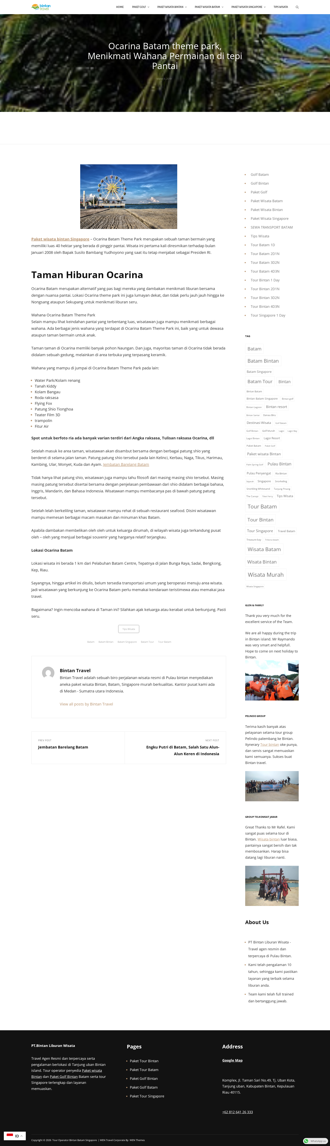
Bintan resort (276, 406)
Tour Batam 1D (263, 245)
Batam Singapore (127, 641)
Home (120, 7)
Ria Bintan (281, 473)
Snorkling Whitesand (258, 488)
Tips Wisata (281, 7)
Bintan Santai (253, 415)
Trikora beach (272, 539)
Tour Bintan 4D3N (265, 306)
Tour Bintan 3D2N (265, 297)
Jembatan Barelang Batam (126, 464)
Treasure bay (254, 539)
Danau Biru (269, 415)
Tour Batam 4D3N (265, 271)
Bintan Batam (254, 391)
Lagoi (281, 431)
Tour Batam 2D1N (265, 253)
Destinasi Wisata (259, 422)
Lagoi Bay (292, 431)
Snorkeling (281, 481)
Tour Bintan (260, 519)
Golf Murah (268, 430)
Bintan (284, 381)
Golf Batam (260, 174)
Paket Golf (139, 7)
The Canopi (252, 496)
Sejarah (250, 481)
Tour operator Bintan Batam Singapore (74, 1140)
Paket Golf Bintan (64, 1076)
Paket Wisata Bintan (170, 7)
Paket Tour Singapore (147, 1096)
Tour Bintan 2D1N (265, 289)
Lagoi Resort (272, 438)
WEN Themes (137, 1140)
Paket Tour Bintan (144, 1061)
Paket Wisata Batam (207, 7)
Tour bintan (269, 744)
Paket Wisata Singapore (246, 7)
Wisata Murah (266, 574)
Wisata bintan (269, 839)
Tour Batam (164, 641)
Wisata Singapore (255, 586)
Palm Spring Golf (254, 464)
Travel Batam (286, 531)
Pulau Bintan (279, 464)
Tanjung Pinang (282, 488)
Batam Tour (147, 641)
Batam (90, 641)
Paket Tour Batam (144, 1069)
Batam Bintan (106, 641)
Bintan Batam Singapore (262, 398)
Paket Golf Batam (144, 1087)
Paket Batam (254, 445)
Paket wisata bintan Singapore (60, 239)
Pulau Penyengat (259, 473)
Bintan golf (287, 398)
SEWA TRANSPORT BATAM (272, 227)
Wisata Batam (264, 549)
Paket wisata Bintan (264, 453)
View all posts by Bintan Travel (86, 704)
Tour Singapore (260, 530)
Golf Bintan (260, 183)
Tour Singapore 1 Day (268, 315)
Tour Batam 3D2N (265, 262)
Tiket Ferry (267, 496)
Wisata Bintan (262, 562)
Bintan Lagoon (254, 407)
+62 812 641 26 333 (237, 1112)
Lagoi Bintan (253, 438)
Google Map (232, 1060)
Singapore (264, 481)
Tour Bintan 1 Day (265, 280)
